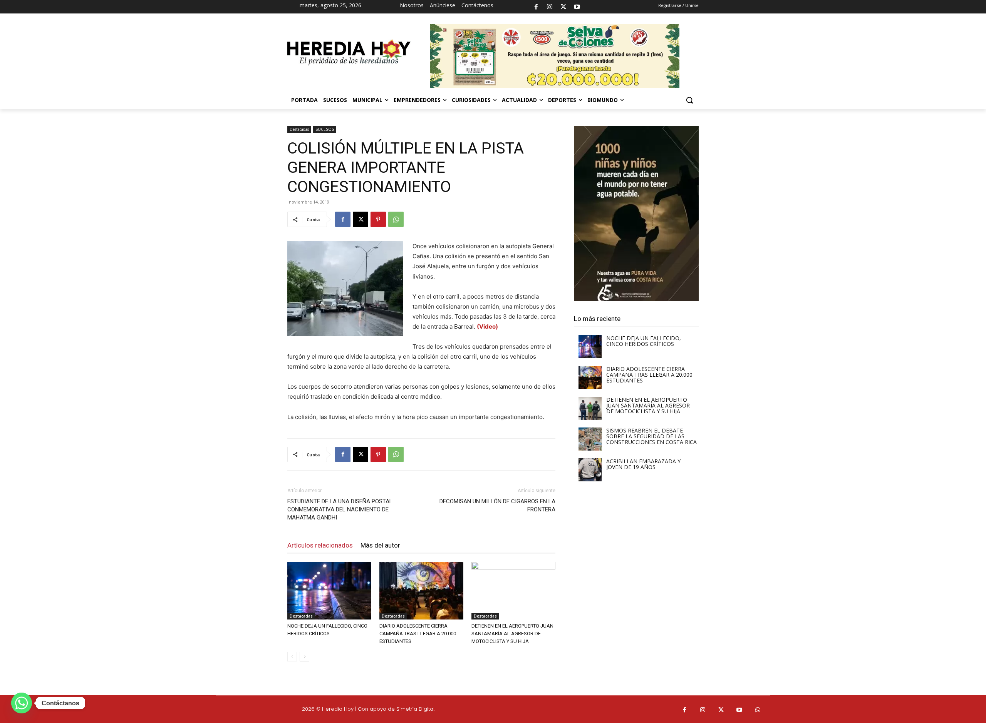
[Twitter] (721, 710)
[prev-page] (292, 656)
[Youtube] (577, 7)
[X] (563, 7)
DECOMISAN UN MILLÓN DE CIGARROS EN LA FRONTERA (497, 505)
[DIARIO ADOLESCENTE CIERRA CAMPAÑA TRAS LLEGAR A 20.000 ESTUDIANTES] (421, 590)
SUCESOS (324, 129)
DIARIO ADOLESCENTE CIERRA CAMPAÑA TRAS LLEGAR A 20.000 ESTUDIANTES (417, 633)
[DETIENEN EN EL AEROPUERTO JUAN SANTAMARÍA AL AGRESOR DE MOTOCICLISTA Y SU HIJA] (513, 590)
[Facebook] (536, 7)
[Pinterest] (378, 219)
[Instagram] (549, 7)
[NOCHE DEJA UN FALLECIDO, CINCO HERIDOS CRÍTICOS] (329, 590)
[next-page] (304, 656)
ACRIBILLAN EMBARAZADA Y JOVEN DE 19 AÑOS (643, 464)
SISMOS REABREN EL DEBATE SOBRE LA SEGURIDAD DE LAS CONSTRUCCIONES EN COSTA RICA (651, 436)
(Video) (487, 326)
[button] (689, 100)
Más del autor (380, 545)
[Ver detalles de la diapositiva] (636, 213)
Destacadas (299, 129)
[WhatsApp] (396, 219)
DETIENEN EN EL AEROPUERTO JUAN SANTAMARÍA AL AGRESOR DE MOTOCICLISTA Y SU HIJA (512, 633)
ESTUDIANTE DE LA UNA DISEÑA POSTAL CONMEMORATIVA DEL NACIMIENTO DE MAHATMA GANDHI (339, 509)
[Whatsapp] (758, 710)
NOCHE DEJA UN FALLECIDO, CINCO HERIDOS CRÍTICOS (643, 341)
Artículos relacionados (320, 545)
